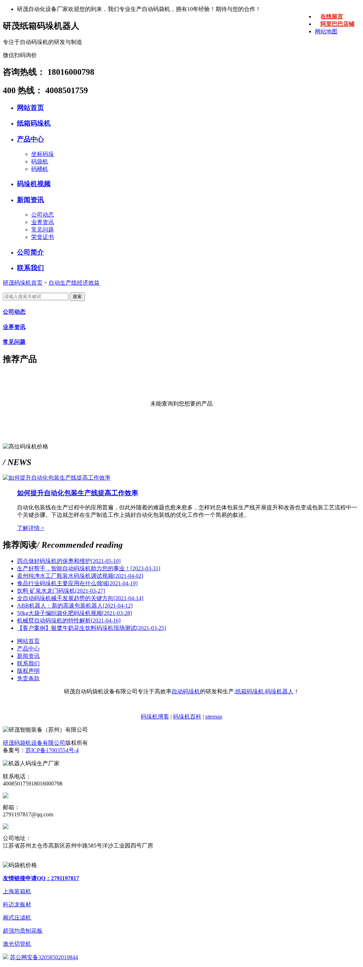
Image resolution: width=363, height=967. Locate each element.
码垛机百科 (187, 717)
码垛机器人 (279, 691)
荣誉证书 (42, 237)
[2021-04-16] (69, 620)
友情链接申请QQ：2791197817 (41, 878)
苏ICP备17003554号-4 (52, 750)
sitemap (213, 717)
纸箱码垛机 (34, 123)
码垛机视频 (34, 184)
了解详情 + (30, 528)
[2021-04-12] (75, 606)
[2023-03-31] (88, 568)
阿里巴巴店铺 (337, 24)
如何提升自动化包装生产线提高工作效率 (77, 493)
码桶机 (39, 169)
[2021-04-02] (80, 576)
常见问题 (42, 230)
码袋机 (39, 161)
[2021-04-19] (77, 583)
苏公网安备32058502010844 (44, 957)
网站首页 (30, 107)
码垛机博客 (155, 717)
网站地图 (326, 31)
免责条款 (28, 678)
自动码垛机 (186, 691)
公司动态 (42, 215)
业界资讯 (42, 222)
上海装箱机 (17, 891)
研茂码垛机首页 (23, 283)
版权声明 (28, 671)
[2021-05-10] (69, 561)
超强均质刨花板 (23, 931)
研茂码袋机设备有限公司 (34, 743)
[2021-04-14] (80, 598)
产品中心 (30, 139)
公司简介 (30, 252)
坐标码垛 (42, 154)
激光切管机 (17, 944)
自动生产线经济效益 (74, 283)
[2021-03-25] (91, 628)
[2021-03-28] (74, 613)
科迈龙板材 (17, 904)
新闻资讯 (30, 199)
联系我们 (30, 268)
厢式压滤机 (17, 918)
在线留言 (331, 16)
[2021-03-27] (61, 591)
